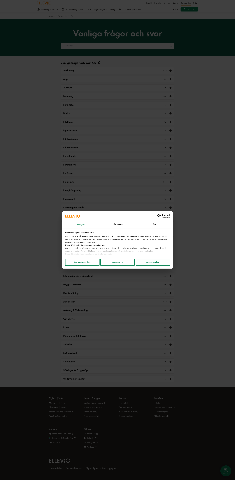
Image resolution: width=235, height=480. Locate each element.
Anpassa (116, 262)
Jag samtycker (152, 262)
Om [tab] (154, 224)
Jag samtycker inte (82, 262)
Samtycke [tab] (81, 224)
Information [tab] (117, 224)
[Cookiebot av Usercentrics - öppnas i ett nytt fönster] (159, 216)
